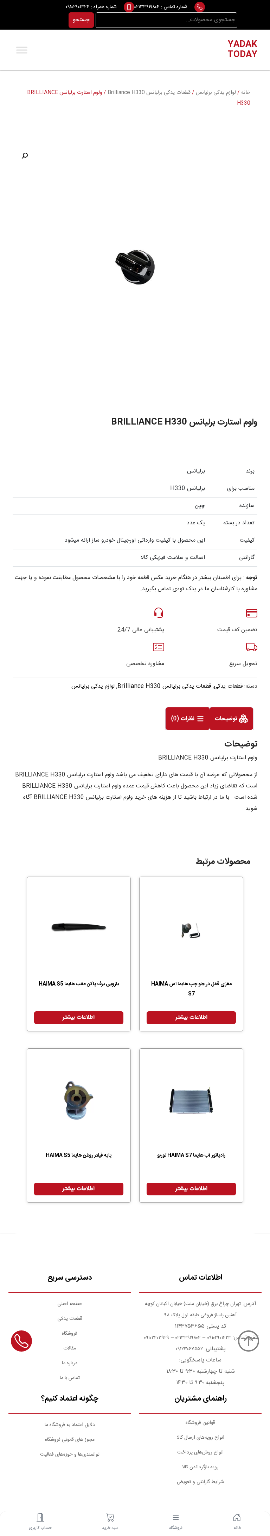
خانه (245, 93)
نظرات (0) (183, 719)
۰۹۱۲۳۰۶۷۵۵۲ (189, 1349)
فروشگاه (69, 1333)
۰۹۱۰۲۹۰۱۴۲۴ (77, 7)
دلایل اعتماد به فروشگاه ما (70, 1425)
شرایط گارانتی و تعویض (200, 1482)
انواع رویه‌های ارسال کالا (200, 1437)
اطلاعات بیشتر (191, 1017)
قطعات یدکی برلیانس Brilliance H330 (149, 93)
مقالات (69, 1348)
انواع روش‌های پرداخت (200, 1452)
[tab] (231, 718)
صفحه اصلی (69, 1304)
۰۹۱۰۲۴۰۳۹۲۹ (155, 1338)
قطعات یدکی (228, 686)
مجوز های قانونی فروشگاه (70, 1440)
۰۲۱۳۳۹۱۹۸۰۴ (147, 7)
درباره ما (69, 1363)
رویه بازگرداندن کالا (200, 1467)
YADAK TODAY (242, 50)
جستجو (81, 20)
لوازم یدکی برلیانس (216, 93)
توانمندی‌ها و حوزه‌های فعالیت (69, 1454)
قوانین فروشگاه (200, 1423)
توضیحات (227, 719)
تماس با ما (70, 1378)
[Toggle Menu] (21, 50)
